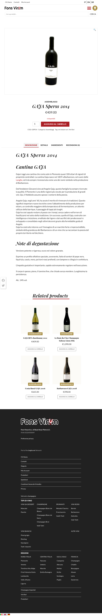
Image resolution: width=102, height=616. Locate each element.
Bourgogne (75, 568)
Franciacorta (60, 512)
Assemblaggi (50, 130)
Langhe (19, 180)
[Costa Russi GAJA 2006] (35, 370)
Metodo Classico (62, 508)
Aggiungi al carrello (55, 124)
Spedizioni (24, 480)
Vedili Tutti (60, 516)
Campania (60, 561)
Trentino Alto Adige (28, 568)
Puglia (59, 580)
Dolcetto (74, 516)
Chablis (73, 565)
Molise (59, 568)
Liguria (23, 584)
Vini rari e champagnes (28, 496)
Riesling (24, 539)
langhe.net (31, 450)
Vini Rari (71, 130)
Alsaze (73, 572)
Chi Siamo (8, 2)
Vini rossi (75, 504)
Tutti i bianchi (26, 547)
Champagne (67, 334)
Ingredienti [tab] (57, 145)
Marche (43, 568)
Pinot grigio (25, 535)
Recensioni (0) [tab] (73, 145)
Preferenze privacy (27, 439)
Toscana (43, 561)
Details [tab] (44, 145)
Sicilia (59, 572)
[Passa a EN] (5, 615)
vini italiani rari (63, 130)
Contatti (16, 2)
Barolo (73, 508)
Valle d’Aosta (25, 580)
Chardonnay (35, 334)
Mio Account (25, 2)
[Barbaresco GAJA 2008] (66, 370)
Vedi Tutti (40, 526)
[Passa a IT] (1, 615)
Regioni (24, 553)
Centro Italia (46, 557)
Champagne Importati (28, 590)
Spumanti (60, 504)
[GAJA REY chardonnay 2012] (35, 319)
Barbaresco (67, 384)
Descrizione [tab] (31, 145)
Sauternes (74, 580)
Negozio (23, 466)
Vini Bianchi (26, 531)
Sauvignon (24, 543)
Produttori (24, 475)
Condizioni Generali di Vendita (31, 484)
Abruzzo (60, 565)
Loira (73, 576)
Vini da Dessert (27, 504)
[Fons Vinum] (13, 9)
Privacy (23, 489)
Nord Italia (26, 557)
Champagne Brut (43, 522)
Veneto (23, 565)
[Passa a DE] (9, 615)
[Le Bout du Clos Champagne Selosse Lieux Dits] (66, 319)
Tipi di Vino (26, 501)
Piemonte (24, 561)
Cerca (93, 14)
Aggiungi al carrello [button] (35, 349)
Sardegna (60, 576)
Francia (74, 557)
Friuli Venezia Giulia (28, 572)
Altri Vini (75, 531)
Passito (23, 512)
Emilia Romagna (46, 572)
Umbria (43, 565)
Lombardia (25, 576)
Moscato (24, 508)
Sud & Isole (61, 557)
